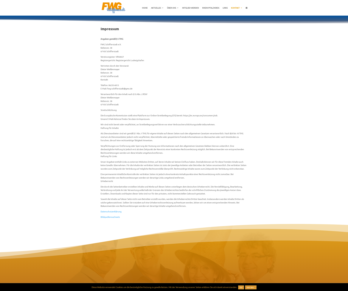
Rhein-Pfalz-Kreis (210, 8)
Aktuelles (156, 8)
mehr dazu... (251, 287)
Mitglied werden (190, 8)
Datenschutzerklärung (111, 211)
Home (145, 8)
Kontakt (235, 8)
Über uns (171, 8)
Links (225, 8)
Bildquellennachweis (110, 217)
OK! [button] (241, 287)
